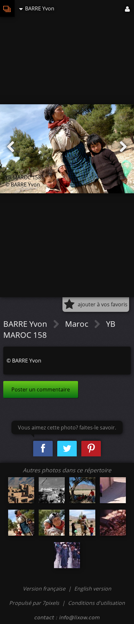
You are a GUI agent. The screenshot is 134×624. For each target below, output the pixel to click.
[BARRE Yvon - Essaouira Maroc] (52, 490)
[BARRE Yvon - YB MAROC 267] (113, 490)
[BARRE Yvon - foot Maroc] (82, 490)
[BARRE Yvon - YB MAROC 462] (21, 490)
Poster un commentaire (40, 389)
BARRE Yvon (26, 323)
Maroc (77, 323)
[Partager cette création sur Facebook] (43, 449)
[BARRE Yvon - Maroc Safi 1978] (67, 555)
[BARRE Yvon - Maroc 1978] (113, 523)
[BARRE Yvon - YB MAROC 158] (21, 523)
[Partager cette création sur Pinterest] (91, 449)
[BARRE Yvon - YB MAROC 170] (52, 523)
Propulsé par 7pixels (34, 602)
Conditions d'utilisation (96, 602)
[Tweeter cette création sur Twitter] (67, 449)
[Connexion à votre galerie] (128, 8)
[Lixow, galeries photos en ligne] (7, 8)
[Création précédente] (10, 146)
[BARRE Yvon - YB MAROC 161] (82, 523)
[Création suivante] (123, 146)
